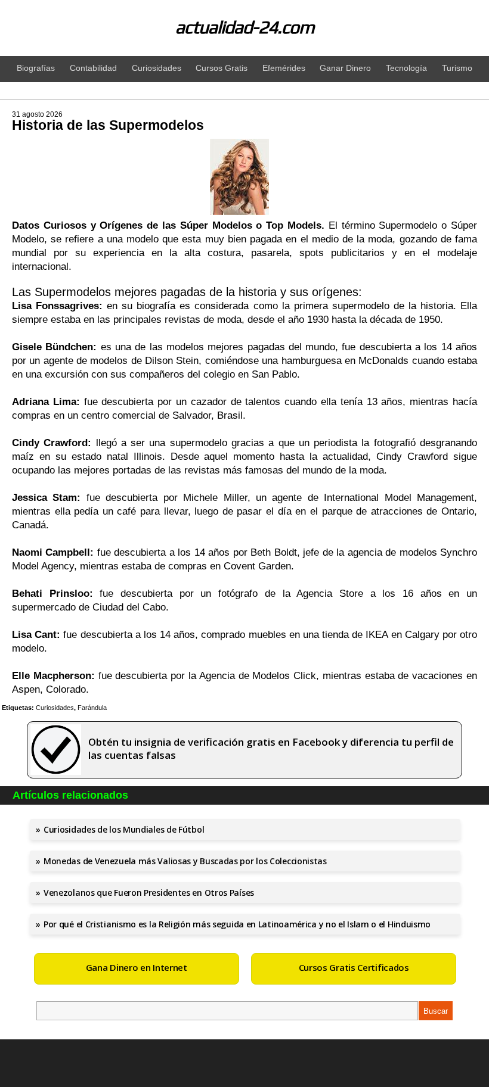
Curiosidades (55, 707)
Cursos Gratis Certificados (354, 967)
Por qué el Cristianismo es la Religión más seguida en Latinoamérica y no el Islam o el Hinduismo (237, 924)
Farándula (92, 707)
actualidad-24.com (244, 27)
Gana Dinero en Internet (136, 967)
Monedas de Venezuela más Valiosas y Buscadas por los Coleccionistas (185, 861)
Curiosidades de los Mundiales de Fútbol (124, 829)
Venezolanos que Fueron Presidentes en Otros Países (149, 892)
